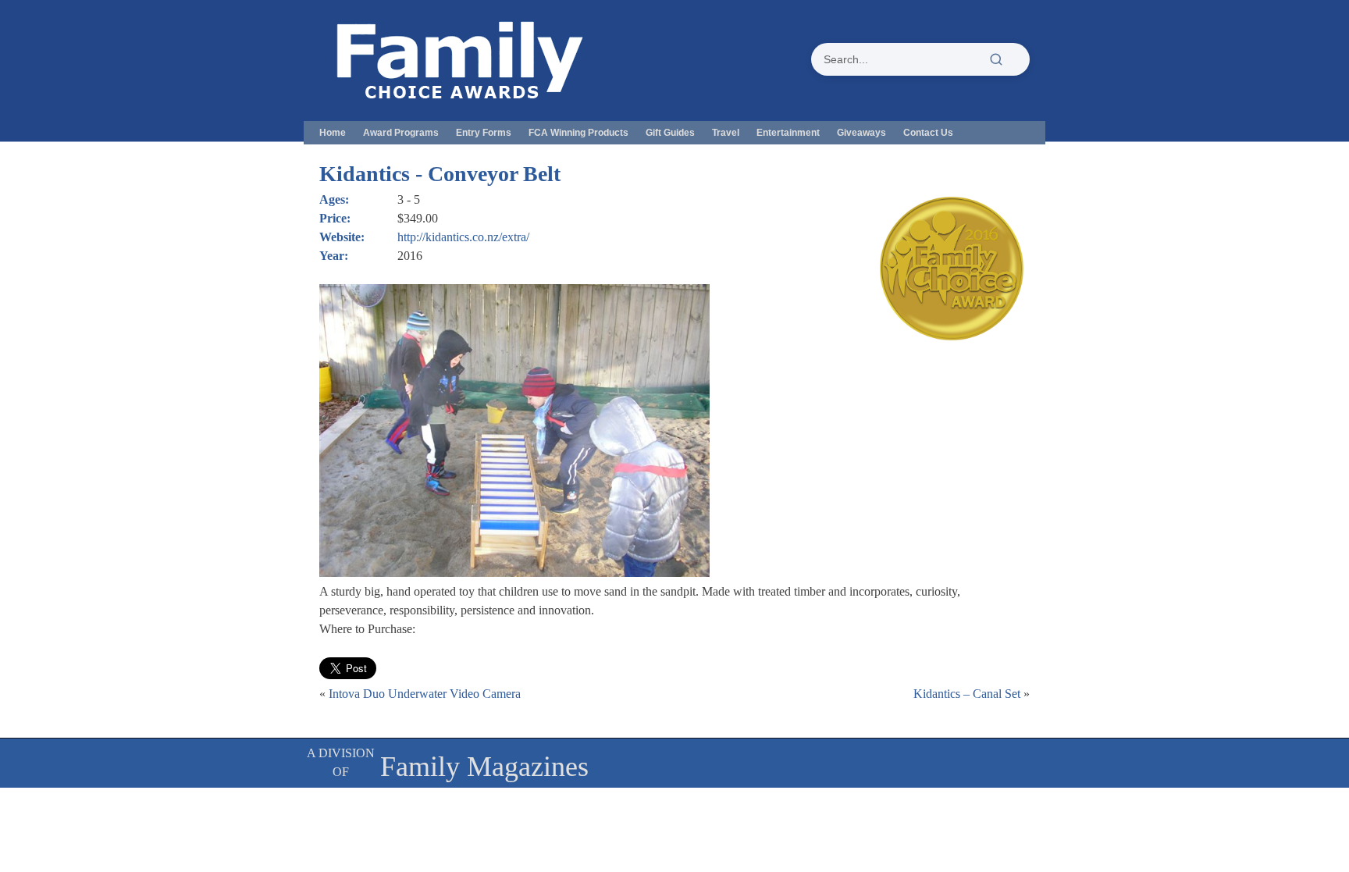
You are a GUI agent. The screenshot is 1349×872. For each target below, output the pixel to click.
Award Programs (401, 132)
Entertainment (788, 132)
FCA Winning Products (578, 132)
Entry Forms (483, 132)
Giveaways (861, 132)
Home (332, 132)
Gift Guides (670, 132)
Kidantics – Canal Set (966, 693)
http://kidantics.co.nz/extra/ (463, 237)
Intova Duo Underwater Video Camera (425, 693)
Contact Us (928, 132)
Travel (725, 132)
